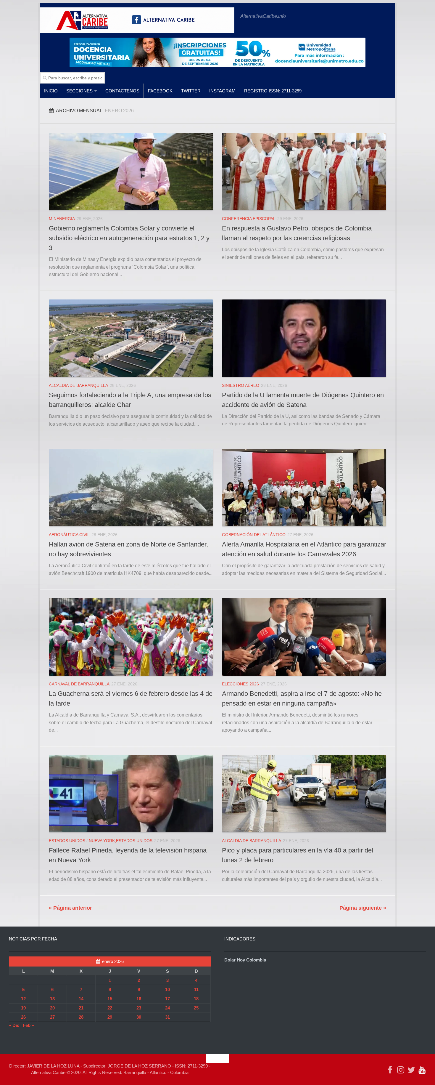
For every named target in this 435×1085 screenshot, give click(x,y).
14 (81, 998)
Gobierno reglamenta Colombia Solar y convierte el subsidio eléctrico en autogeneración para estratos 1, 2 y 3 (129, 238)
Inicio (51, 90)
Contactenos (122, 90)
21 (81, 1007)
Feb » (28, 1025)
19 (23, 1007)
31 (167, 1017)
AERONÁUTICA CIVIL (69, 534)
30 (138, 1017)
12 (23, 998)
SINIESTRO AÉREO (240, 385)
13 (52, 998)
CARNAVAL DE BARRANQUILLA (79, 684)
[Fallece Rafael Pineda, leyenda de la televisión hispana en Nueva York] (131, 793)
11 (196, 989)
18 (196, 998)
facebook (160, 90)
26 (23, 1017)
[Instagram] (401, 1070)
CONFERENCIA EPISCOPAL (249, 218)
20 (52, 1007)
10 (167, 989)
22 (109, 1007)
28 (81, 1017)
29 (109, 1017)
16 (138, 998)
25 (196, 1007)
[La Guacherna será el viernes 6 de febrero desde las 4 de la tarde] (131, 636)
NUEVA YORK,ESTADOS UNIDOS (120, 840)
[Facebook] (390, 1070)
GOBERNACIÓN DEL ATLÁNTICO (254, 534)
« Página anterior (70, 908)
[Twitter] (411, 1070)
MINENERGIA (62, 218)
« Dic (14, 1025)
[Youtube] (422, 1070)
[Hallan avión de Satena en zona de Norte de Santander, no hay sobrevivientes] (131, 487)
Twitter (191, 90)
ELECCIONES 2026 (240, 684)
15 (109, 998)
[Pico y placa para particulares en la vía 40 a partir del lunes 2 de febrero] (304, 793)
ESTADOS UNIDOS (67, 840)
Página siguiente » (362, 908)
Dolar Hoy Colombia (245, 959)
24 (167, 1007)
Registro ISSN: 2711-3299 (273, 90)
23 (138, 1007)
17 (167, 998)
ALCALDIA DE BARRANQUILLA (78, 385)
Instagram (222, 90)
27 (52, 1017)
